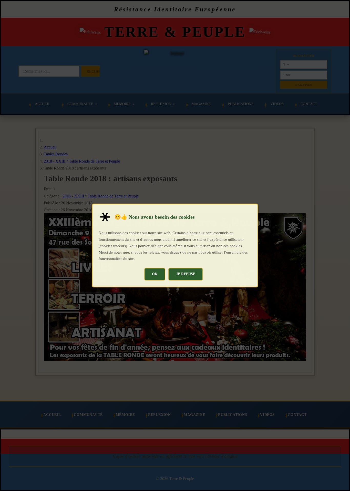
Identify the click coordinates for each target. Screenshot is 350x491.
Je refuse (185, 274)
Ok (155, 274)
